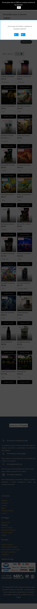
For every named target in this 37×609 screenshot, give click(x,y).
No (22, 34)
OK (19, 7)
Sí (15, 34)
